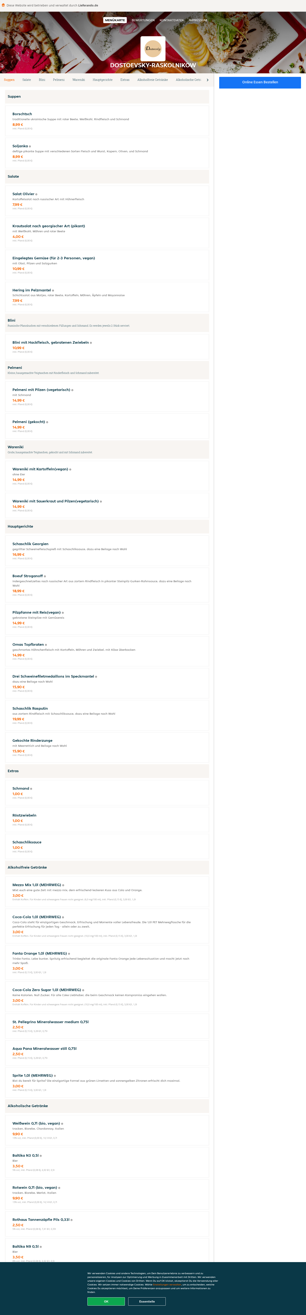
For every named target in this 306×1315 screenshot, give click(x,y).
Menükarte (115, 20)
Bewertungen (143, 20)
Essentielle (147, 1301)
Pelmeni (59, 80)
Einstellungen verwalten (167, 1284)
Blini (42, 80)
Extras (125, 80)
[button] (207, 80)
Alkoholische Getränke (191, 80)
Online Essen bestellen (260, 82)
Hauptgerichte (103, 80)
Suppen (9, 80)
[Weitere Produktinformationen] (30, 146)
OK (106, 1301)
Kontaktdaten (172, 20)
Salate (26, 80)
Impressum (198, 20)
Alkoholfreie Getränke (152, 80)
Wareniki (78, 80)
